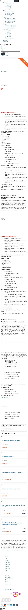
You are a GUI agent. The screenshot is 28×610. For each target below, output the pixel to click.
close (1, 46)
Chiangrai (8, 34)
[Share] (1, 608)
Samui (4, 2)
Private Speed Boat (8, 456)
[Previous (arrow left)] (0, 609)
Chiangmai (5, 24)
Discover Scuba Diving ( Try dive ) (13, 473)
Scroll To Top (3, 606)
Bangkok (8, 30)
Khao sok (8, 33)
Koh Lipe (8, 36)
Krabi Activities (9, 14)
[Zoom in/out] (4, 608)
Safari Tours (9, 5)
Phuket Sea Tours (10, 18)
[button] (4, 71)
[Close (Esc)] (0, 608)
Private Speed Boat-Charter (11, 440)
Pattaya (8, 32)
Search (16, 0)
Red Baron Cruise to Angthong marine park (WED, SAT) (11, 523)
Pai (7, 37)
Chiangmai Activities (11, 26)
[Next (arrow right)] (1, 609)
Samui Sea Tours (10, 3)
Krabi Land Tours (10, 13)
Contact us (5, 41)
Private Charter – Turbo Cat (11, 489)
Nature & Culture (10, 28)
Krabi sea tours (9, 11)
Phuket (4, 17)
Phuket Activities (10, 21)
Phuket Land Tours (10, 20)
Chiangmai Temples (11, 25)
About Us (5, 40)
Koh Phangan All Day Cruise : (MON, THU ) (13, 505)
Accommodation (10, 39)
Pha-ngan (8, 9)
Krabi (4, 10)
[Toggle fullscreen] (3, 608)
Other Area (5, 29)
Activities (8, 6)
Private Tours (9, 7)
